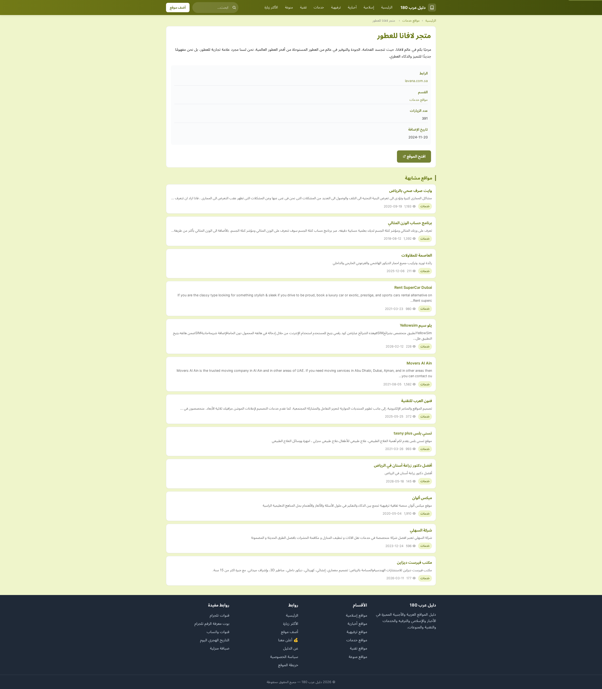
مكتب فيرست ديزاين (414, 562)
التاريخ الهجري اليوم (214, 640)
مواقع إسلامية (356, 615)
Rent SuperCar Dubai (413, 287)
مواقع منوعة (358, 656)
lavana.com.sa (416, 81)
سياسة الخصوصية (284, 656)
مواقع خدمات (411, 20)
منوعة (289, 7)
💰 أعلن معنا (288, 640)
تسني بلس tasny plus (413, 433)
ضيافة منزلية (219, 648)
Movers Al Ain (419, 363)
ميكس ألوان (422, 497)
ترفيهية (336, 7)
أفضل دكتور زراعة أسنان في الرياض (403, 465)
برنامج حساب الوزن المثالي (410, 222)
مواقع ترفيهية (357, 631)
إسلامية (369, 7)
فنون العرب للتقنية (416, 400)
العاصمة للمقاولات (416, 255)
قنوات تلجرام (219, 615)
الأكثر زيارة (271, 7)
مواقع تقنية (358, 648)
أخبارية (352, 7)
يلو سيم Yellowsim (416, 325)
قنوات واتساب (218, 631)
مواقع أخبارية (357, 623)
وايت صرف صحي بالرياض (410, 190)
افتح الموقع (415, 156)
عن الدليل (290, 648)
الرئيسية (386, 7)
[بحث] (234, 7)
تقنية (303, 7)
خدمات (319, 7)
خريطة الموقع (288, 664)
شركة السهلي (421, 530)
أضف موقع (178, 7)
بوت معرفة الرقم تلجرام (211, 623)
